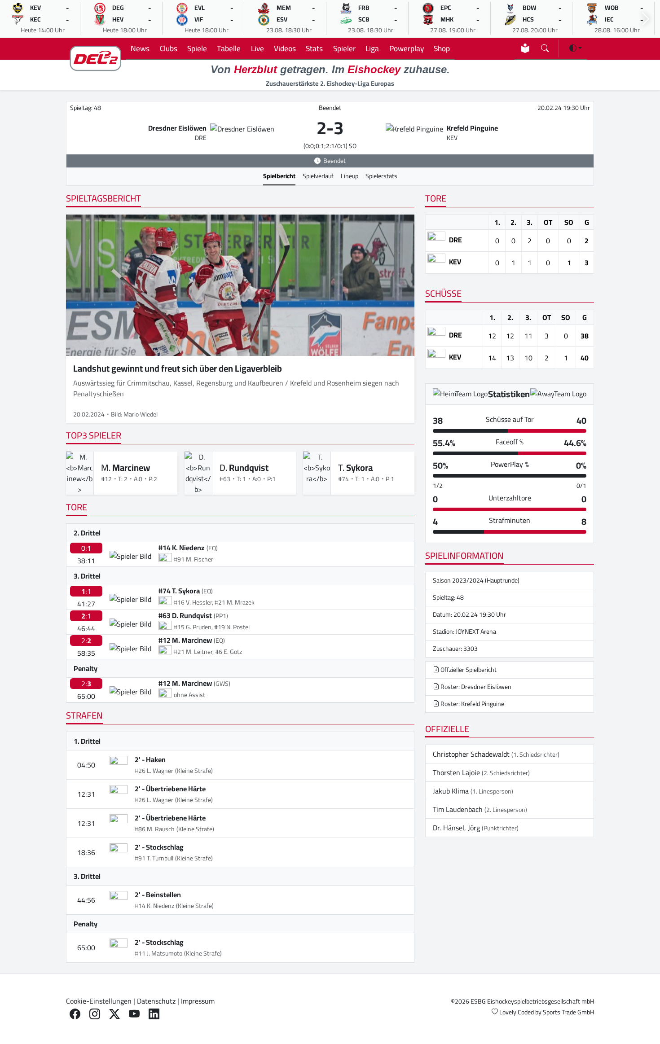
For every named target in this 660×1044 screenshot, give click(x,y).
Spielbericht (279, 176)
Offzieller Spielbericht (468, 670)
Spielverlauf (318, 176)
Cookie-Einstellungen (99, 1001)
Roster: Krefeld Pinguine (471, 704)
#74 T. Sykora (179, 590)
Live (257, 48)
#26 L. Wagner (154, 770)
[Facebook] (75, 1014)
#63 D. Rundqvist (185, 615)
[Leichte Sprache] (525, 48)
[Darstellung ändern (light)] (575, 48)
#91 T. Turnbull (154, 858)
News (140, 48)
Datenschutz (156, 1001)
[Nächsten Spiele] (645, 19)
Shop (442, 48)
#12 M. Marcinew (185, 640)
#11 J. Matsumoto (158, 953)
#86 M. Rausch (155, 829)
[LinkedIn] (154, 1014)
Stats (314, 48)
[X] (114, 1014)
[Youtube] (134, 1014)
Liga (372, 48)
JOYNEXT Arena (476, 631)
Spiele (197, 48)
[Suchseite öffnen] (544, 46)
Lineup (349, 176)
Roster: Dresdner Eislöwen (475, 687)
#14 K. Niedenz (181, 547)
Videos (285, 48)
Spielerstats (381, 176)
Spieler (344, 48)
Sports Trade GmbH (568, 1012)
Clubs (168, 48)
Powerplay (406, 48)
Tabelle (229, 48)
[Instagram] (95, 1014)
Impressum (198, 1001)
